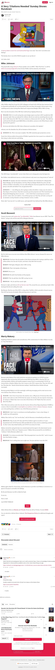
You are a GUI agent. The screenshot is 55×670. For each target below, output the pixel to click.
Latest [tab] (6, 604)
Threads (23, 510)
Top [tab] (3, 604)
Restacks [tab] (11, 544)
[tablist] (7, 544)
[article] (27, 611)
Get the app (34, 663)
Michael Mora (8, 14)
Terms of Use (34, 642)
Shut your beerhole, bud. (7, 610)
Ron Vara (36, 332)
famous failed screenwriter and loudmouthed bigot (16, 51)
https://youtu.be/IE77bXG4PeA (10, 584)
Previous (6, 534)
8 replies (7, 590)
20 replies (7, 571)
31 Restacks (18, 524)
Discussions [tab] (12, 604)
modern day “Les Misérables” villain (23, 216)
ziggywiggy (6, 557)
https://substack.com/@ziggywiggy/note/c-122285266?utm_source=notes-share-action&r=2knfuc (27, 565)
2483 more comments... (5, 597)
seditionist (16, 67)
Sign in (51, 2)
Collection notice (40, 660)
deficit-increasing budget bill (9, 69)
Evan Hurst (9, 611)
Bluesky (16, 510)
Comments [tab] (4, 544)
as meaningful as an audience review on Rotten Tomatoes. (32, 407)
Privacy (30, 660)
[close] (41, 619)
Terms (34, 660)
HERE (46, 510)
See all (4, 638)
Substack (20, 667)
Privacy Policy (38, 644)
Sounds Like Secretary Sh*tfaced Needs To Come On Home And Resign (22, 608)
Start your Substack (24, 663)
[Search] (52, 604)
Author (5, 559)
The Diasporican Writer (31, 513)
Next (49, 534)
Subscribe (45, 2)
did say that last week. (23, 285)
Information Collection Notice (27, 644)
